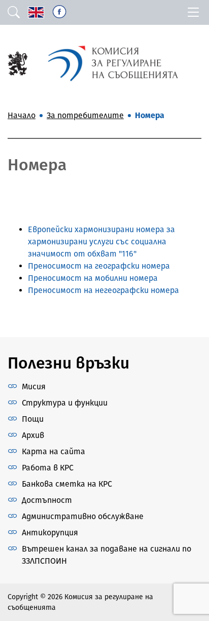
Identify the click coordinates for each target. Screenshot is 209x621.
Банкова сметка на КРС (67, 484)
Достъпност (47, 500)
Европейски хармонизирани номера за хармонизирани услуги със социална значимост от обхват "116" (101, 242)
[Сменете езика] (36, 12)
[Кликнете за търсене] (14, 12)
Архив (33, 435)
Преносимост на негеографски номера (103, 290)
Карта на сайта (53, 451)
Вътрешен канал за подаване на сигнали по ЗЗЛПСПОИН (106, 555)
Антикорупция (50, 532)
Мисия (34, 386)
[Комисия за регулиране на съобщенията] (17, 62)
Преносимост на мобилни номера (93, 278)
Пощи (33, 419)
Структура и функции (65, 403)
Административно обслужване (83, 516)
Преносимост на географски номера (99, 266)
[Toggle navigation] (193, 12)
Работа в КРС (48, 467)
